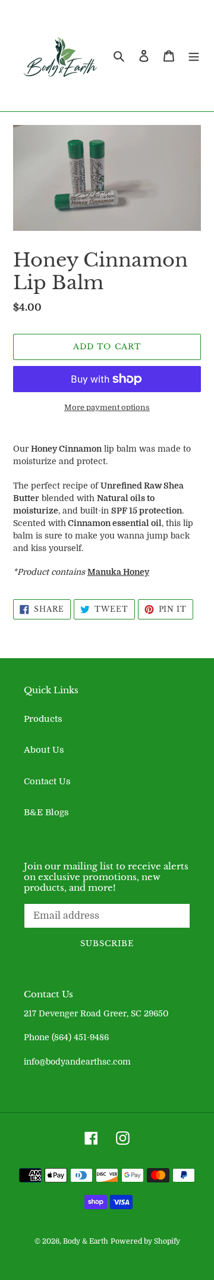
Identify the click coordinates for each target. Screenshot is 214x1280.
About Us (44, 749)
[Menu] (193, 55)
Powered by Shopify (145, 1241)
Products (43, 718)
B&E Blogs (46, 812)
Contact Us (47, 781)
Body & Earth (85, 1241)
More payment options (107, 407)
